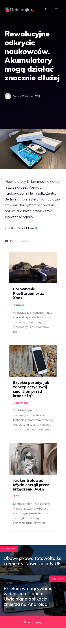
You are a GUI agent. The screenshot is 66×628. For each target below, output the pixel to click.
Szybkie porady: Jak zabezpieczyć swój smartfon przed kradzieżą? (31, 389)
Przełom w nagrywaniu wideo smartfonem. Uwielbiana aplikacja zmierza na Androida (28, 596)
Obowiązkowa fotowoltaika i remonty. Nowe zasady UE (33, 560)
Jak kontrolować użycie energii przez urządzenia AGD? (31, 484)
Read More (25, 228)
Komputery (19, 241)
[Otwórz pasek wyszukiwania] (47, 9)
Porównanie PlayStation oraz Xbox (28, 293)
